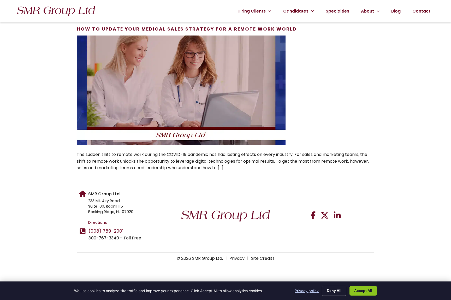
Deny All (334, 291)
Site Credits (263, 258)
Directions (97, 222)
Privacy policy (307, 291)
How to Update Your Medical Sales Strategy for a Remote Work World (187, 29)
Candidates (295, 11)
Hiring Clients (252, 11)
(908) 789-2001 (105, 231)
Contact (421, 11)
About (367, 11)
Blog (396, 11)
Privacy (237, 258)
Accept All (363, 291)
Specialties (337, 11)
